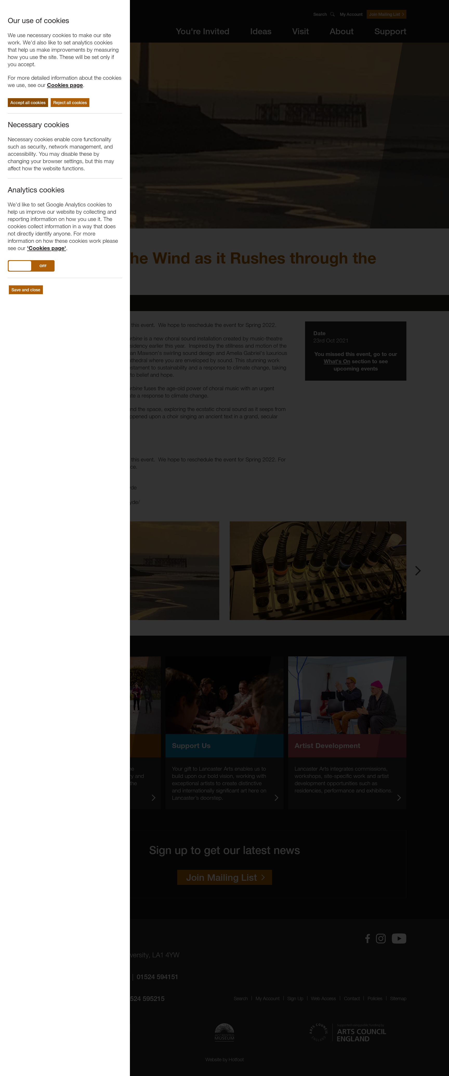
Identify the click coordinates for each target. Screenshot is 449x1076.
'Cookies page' (46, 248)
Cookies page (65, 85)
